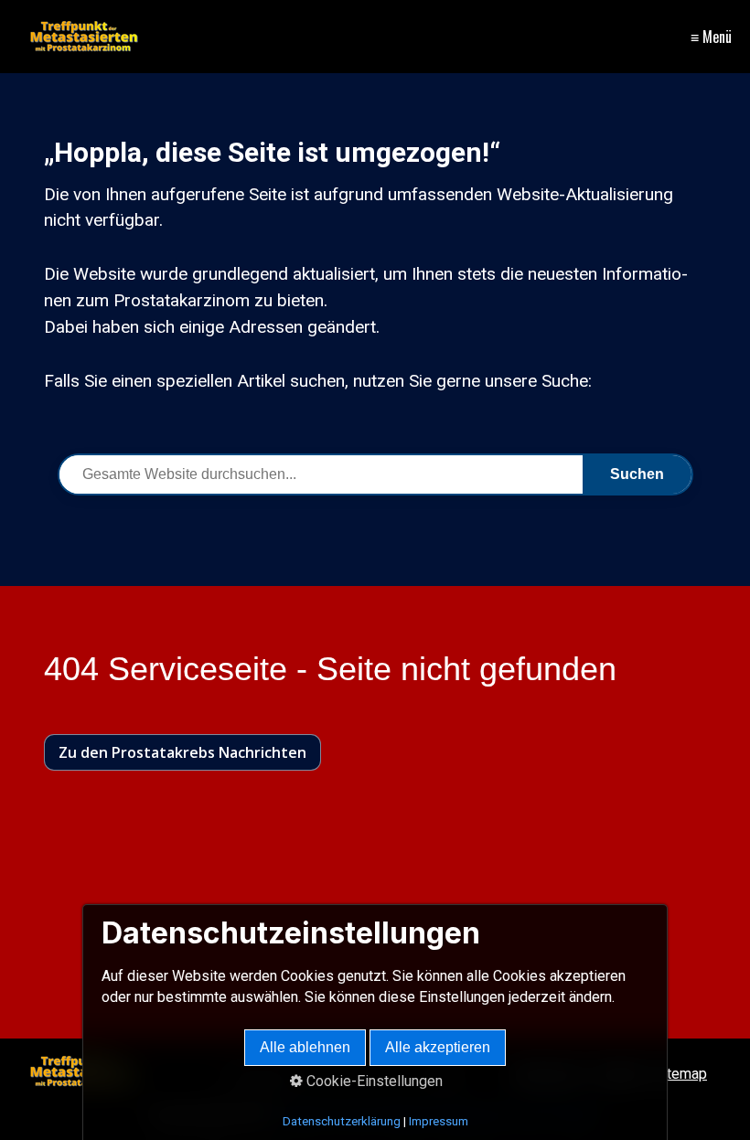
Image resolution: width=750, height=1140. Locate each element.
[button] (182, 752)
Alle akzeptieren (437, 1047)
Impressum (438, 1121)
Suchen (637, 474)
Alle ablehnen (305, 1047)
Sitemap (680, 1073)
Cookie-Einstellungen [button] (373, 1081)
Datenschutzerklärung (342, 1121)
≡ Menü (711, 37)
